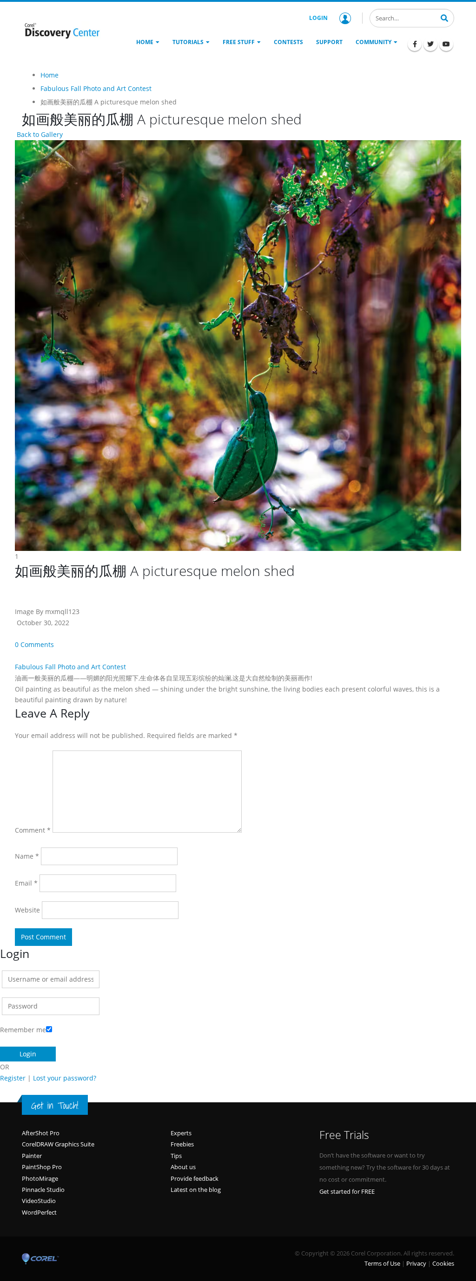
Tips (176, 1156)
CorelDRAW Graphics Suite (58, 1144)
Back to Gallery (39, 134)
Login (318, 18)
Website (27, 910)
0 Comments (34, 644)
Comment (33, 830)
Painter (32, 1156)
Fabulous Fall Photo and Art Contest (70, 666)
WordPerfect (39, 1212)
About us (183, 1167)
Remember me (23, 1029)
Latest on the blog (196, 1189)
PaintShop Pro (42, 1167)
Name (27, 856)
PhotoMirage (40, 1178)
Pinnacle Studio (43, 1189)
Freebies (182, 1144)
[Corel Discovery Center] (61, 30)
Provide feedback (194, 1178)
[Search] (444, 17)
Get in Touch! (55, 1105)
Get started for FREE (347, 1191)
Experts (181, 1133)
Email (26, 883)
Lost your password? (64, 1078)
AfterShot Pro (41, 1133)
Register (13, 1078)
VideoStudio (39, 1201)
